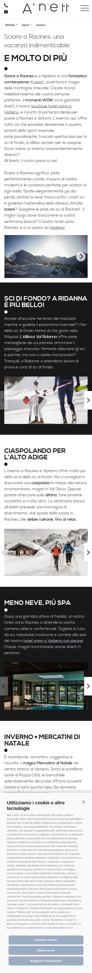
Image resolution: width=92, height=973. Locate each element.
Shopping (23, 72)
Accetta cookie (46, 940)
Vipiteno (57, 227)
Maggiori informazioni (46, 960)
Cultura (23, 64)
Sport (23, 45)
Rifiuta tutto (46, 950)
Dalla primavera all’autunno (23, 52)
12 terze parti (28, 815)
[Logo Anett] (46, 8)
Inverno (23, 57)
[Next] (81, 256)
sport (38, 82)
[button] (83, 802)
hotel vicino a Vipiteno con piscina (53, 640)
